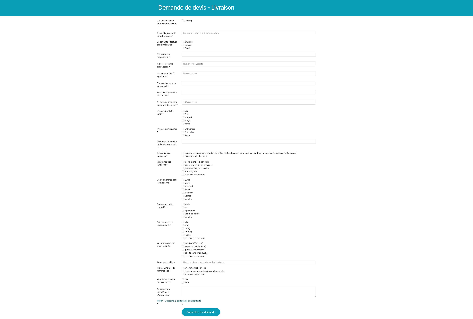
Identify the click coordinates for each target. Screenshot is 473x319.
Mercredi (189, 186)
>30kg (188, 235)
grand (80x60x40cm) (195, 249)
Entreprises (190, 129)
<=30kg (188, 231)
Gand (187, 48)
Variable (188, 199)
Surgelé (188, 117)
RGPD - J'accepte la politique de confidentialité (179, 301)
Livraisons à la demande (196, 156)
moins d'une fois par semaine (198, 165)
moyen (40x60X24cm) (195, 246)
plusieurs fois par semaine (197, 168)
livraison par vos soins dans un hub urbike (205, 271)
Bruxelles (189, 42)
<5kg (187, 225)
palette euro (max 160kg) (196, 253)
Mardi (187, 183)
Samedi (188, 196)
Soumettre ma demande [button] (201, 312)
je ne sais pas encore (194, 174)
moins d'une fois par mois (197, 162)
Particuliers (190, 132)
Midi (186, 207)
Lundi (187, 180)
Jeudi (187, 189)
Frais (187, 114)
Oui (186, 279)
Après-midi (190, 210)
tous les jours (191, 171)
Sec (186, 111)
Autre (187, 123)
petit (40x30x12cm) (194, 243)
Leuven (188, 45)
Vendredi (189, 192)
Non (187, 282)
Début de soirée (192, 214)
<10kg (187, 228)
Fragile (188, 120)
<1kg (187, 222)
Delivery (188, 20)
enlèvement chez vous (195, 268)
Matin (187, 204)
